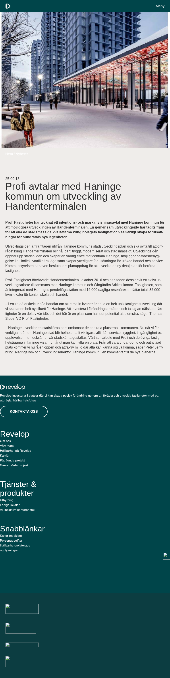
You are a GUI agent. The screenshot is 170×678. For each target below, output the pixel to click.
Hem (9, 154)
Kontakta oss (24, 411)
